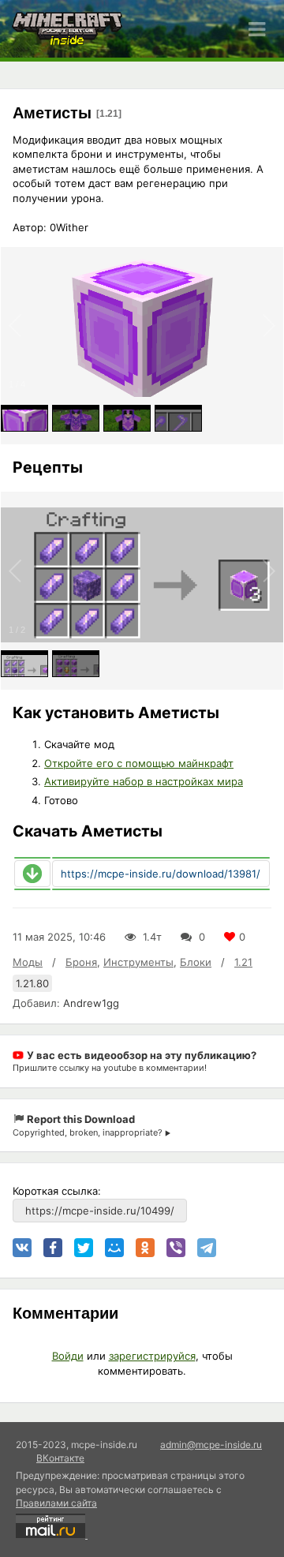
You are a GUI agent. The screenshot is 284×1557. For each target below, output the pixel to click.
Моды (28, 962)
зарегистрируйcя (152, 1355)
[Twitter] (83, 1247)
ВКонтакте (60, 1458)
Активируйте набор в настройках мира (143, 781)
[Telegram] (206, 1247)
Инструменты (138, 962)
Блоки (195, 962)
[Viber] (175, 1247)
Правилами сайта (56, 1503)
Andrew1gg (91, 1003)
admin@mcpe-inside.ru (211, 1444)
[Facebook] (52, 1247)
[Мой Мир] (114, 1247)
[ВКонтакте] (22, 1247)
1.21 (243, 962)
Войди (68, 1355)
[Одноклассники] (145, 1247)
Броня (81, 962)
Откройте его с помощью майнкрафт (139, 763)
